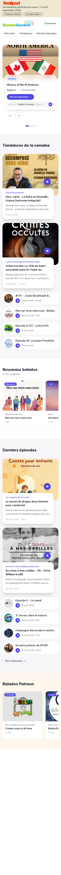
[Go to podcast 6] (37, 126)
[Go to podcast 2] (26, 126)
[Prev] (10, 115)
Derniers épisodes (47, 33)
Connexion (50, 23)
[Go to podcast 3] (29, 126)
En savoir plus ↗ (33, 14)
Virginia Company (26, 104)
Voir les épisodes (18, 96)
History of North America (22, 84)
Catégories (25, 33)
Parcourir (9, 33)
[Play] (50, 104)
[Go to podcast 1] (24, 126)
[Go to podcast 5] (34, 126)
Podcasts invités (13, 14)
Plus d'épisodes (14, 661)
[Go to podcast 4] (32, 126)
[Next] (18, 115)
